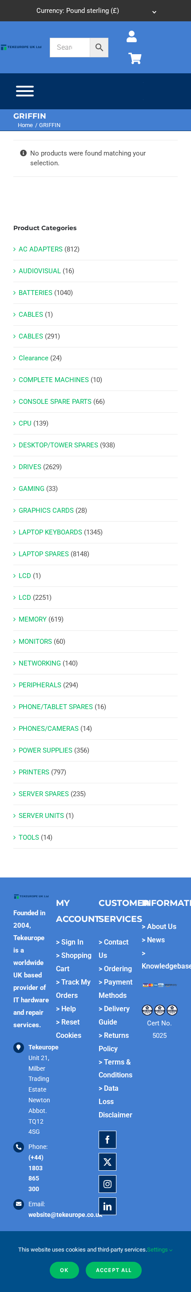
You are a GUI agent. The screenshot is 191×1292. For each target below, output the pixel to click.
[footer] (21, 47)
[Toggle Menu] (25, 91)
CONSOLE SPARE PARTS (55, 402)
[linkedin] (107, 1206)
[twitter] (107, 1162)
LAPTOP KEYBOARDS (50, 532)
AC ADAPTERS (41, 249)
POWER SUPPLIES (45, 750)
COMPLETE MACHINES (54, 380)
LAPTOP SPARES (44, 554)
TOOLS (29, 837)
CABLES (31, 315)
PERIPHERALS (40, 685)
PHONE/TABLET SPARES (56, 707)
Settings (158, 1249)
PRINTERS (34, 772)
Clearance (33, 358)
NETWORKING (40, 663)
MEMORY (33, 619)
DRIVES (30, 467)
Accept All (113, 1270)
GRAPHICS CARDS (46, 510)
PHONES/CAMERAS (49, 729)
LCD (25, 576)
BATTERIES (35, 293)
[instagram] (107, 1184)
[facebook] (107, 1139)
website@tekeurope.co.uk (65, 1214)
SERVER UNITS (41, 816)
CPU (25, 423)
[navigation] (95, 10)
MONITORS (35, 642)
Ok (64, 1270)
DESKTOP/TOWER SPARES (58, 445)
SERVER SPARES (44, 794)
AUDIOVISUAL (40, 271)
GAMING (31, 489)
